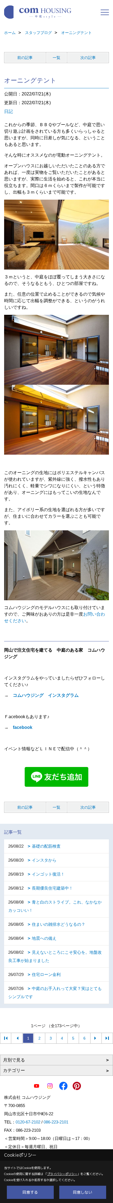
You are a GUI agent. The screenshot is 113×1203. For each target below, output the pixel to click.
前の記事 (25, 57)
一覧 (56, 57)
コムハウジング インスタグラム (46, 695)
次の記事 (88, 57)
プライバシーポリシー (62, 1174)
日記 (8, 111)
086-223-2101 (56, 1122)
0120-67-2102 (28, 1122)
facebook (22, 727)
